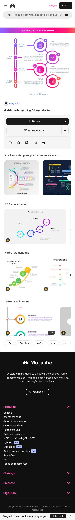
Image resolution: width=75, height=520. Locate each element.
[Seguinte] (70, 177)
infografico (23, 343)
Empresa (9, 483)
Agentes (10, 442)
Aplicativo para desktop (19, 451)
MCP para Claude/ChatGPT (19, 438)
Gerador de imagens (14, 421)
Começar (9, 473)
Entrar (65, 5)
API (5, 459)
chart (53, 343)
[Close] (70, 516)
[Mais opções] (51, 142)
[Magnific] (37, 363)
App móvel (9, 455)
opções (39, 343)
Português (37, 391)
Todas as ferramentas (15, 463)
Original (22, 30)
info (9, 343)
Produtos (9, 406)
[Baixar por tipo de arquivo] (65, 121)
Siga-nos (9, 493)
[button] (37, 392)
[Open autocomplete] (8, 15)
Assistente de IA (12, 417)
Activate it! (57, 516)
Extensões (12, 446)
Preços (53, 5)
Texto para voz (11, 429)
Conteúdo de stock (14, 434)
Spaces (7, 412)
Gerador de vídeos (13, 425)
